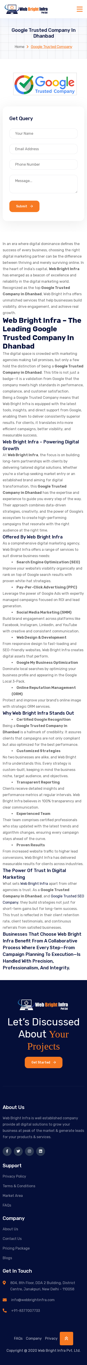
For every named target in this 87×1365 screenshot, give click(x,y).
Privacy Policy (14, 1176)
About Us (10, 1229)
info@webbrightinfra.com (33, 1300)
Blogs (7, 1258)
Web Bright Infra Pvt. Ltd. (59, 1350)
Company (34, 1338)
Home (19, 46)
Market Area (13, 1196)
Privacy (51, 1338)
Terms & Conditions (19, 1186)
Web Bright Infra (34, 883)
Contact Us (12, 1239)
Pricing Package (16, 1248)
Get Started (41, 1062)
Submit (22, 206)
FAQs (7, 1205)
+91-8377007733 (25, 1311)
